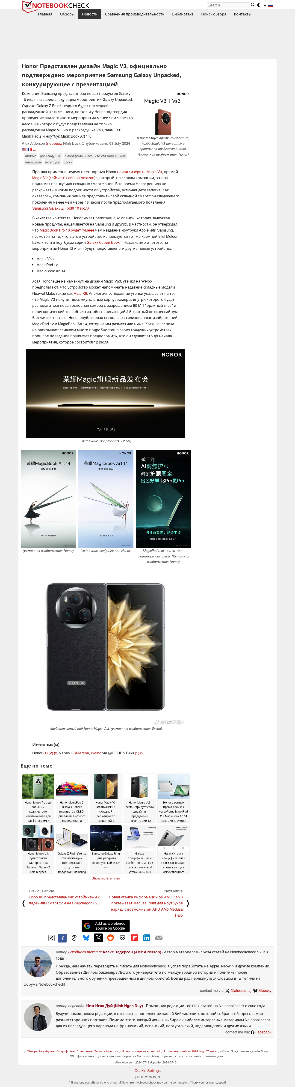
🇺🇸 (24, 149)
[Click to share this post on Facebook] (62, 938)
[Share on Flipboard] (134, 937)
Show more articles (106, 878)
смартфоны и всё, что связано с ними (95, 155)
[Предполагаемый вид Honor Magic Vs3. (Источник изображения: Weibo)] (105, 647)
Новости (89, 14)
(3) (56, 753)
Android (30, 155)
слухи (68, 162)
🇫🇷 (29, 149)
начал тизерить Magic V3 (139, 171)
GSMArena (80, 753)
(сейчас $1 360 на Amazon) (72, 177)
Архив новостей (148, 1051)
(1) (45, 753)
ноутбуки (52, 162)
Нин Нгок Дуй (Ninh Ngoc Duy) (114, 1005)
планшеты (33, 162)
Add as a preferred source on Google (110, 926)
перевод (54, 143)
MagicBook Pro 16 (55, 230)
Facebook (262, 1032)
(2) (51, 753)
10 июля (82, 208)
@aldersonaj (240, 990)
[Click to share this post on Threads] (74, 938)
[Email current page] (158, 938)
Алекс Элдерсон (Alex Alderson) (132, 952)
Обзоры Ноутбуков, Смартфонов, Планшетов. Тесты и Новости (72, 1051)
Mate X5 (80, 293)
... (34, 149)
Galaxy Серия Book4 (104, 242)
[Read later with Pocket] (122, 937)
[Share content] (51, 938)
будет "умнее (82, 230)
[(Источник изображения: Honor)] (105, 393)
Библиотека (183, 14)
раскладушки (50, 155)
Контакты (242, 14)
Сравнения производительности (135, 14)
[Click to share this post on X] (98, 937)
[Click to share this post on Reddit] (110, 937)
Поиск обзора (213, 14)
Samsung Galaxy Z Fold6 (53, 208)
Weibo (96, 753)
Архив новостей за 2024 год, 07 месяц (191, 1051)
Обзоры (67, 14)
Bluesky (264, 990)
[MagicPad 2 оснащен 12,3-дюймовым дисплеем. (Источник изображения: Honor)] (163, 499)
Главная (45, 14)
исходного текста (84, 952)
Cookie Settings (148, 1070)
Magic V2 (40, 177)
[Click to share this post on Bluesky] (86, 938)
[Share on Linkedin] (146, 937)
